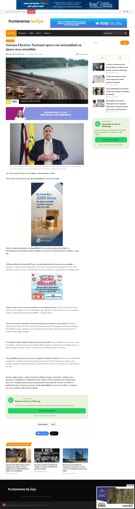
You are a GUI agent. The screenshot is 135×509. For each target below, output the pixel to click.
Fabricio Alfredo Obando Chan (15, 54)
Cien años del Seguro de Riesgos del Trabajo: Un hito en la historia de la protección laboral (45, 467)
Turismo (46, 33)
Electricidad (43, 424)
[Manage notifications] (4, 505)
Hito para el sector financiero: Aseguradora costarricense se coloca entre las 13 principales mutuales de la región (75, 468)
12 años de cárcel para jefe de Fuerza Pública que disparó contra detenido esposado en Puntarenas (117, 67)
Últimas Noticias (46, 496)
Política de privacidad (26, 496)
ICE (53, 424)
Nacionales (10, 33)
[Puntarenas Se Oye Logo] (25, 21)
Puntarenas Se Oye (43, 505)
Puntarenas (21, 33)
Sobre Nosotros (37, 496)
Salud (31, 33)
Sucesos (38, 33)
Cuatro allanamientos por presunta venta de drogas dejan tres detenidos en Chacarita (117, 91)
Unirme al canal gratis (47, 411)
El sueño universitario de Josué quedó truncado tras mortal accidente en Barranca (116, 79)
